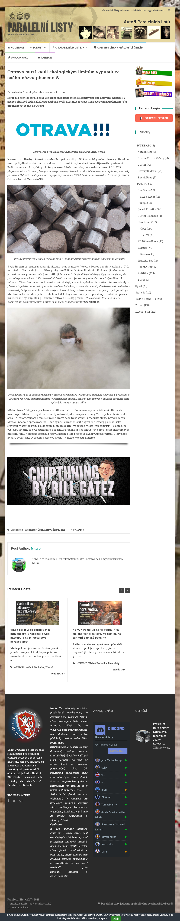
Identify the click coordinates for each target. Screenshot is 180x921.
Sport (138, 286)
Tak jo (116, 918)
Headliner (31, 529)
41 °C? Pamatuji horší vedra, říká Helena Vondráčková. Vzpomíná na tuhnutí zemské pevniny (97, 633)
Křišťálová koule (148, 241)
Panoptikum (146, 267)
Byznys (142, 203)
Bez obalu (144, 190)
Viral (146, 235)
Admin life (145, 152)
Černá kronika (147, 209)
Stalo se (140, 292)
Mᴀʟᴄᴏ (80, 529)
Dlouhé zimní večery (151, 158)
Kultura (142, 247)
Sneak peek (145, 177)
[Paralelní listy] (40, 26)
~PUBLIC (19, 667)
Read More (57, 673)
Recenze (145, 254)
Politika (143, 273)
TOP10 (142, 279)
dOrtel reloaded (148, 215)
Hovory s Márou (147, 171)
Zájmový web (161, 747)
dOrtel (142, 164)
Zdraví (48, 529)
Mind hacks (147, 196)
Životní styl (59, 529)
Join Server (117, 751)
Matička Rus (145, 260)
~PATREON (142, 145)
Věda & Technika (35, 667)
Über (40, 529)
